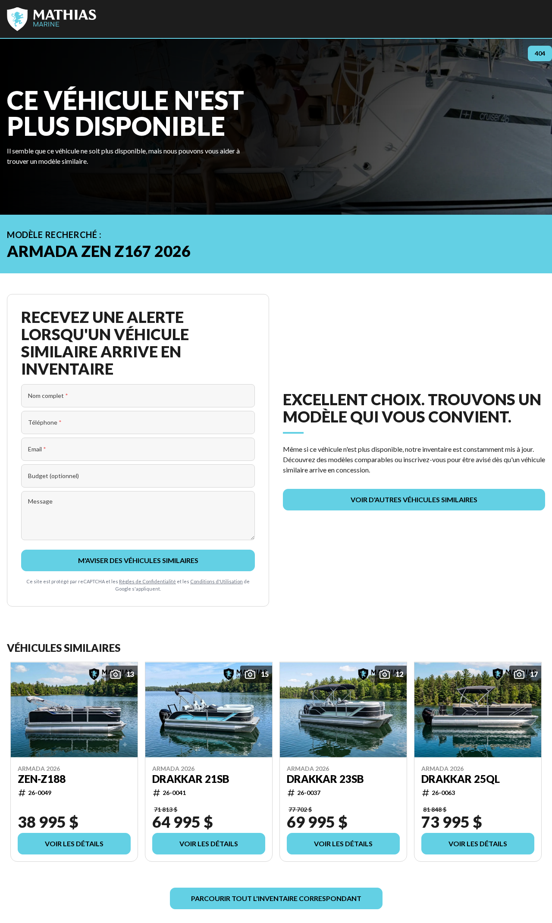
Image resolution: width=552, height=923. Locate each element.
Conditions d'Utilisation (216, 581)
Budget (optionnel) (53, 475)
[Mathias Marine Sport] (51, 19)
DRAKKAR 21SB (190, 779)
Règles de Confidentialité (147, 581)
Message (40, 501)
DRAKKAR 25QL (460, 779)
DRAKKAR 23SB (325, 779)
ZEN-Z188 (42, 779)
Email (37, 449)
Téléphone (45, 422)
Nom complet (48, 395)
